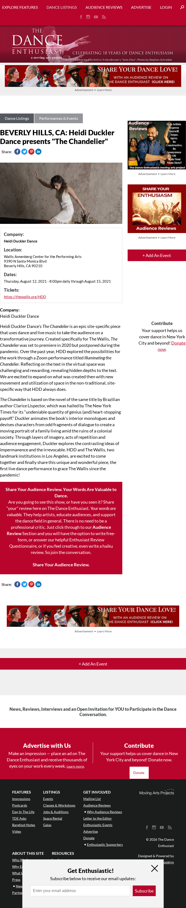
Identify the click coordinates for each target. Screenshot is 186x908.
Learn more (75, 766)
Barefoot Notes (23, 825)
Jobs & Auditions (56, 812)
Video (16, 831)
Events (48, 799)
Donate (139, 773)
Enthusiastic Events (97, 825)
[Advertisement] (162, 295)
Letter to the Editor (97, 818)
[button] (180, 7)
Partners (18, 893)
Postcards (19, 805)
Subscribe (144, 890)
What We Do (21, 873)
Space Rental (52, 818)
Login (166, 7)
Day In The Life (23, 812)
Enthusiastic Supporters (105, 844)
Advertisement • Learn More (93, 90)
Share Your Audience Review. (61, 564)
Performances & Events (58, 118)
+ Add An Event (156, 255)
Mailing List (92, 799)
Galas (47, 825)
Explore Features (20, 7)
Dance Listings (61, 7)
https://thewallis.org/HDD (25, 297)
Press (16, 880)
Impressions (21, 799)
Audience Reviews (103, 7)
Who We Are (21, 860)
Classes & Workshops (59, 805)
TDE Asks (19, 818)
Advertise (141, 7)
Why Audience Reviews (104, 812)
